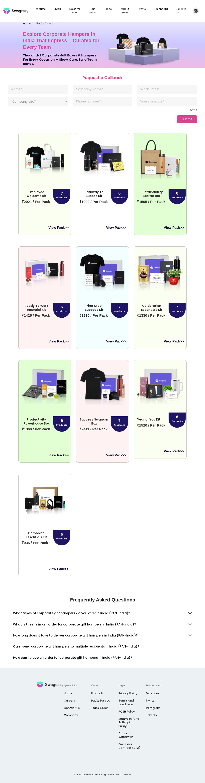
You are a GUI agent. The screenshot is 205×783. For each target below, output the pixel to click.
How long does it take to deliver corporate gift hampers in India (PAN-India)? (75, 635)
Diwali (57, 9)
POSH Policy (127, 712)
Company (71, 715)
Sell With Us (181, 10)
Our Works (92, 10)
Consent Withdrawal (126, 735)
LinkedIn (151, 715)
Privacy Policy (128, 693)
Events (142, 9)
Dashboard (161, 9)
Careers (69, 701)
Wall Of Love (125, 10)
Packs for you (74, 10)
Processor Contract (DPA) (129, 746)
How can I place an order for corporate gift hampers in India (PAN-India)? (72, 657)
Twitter (151, 701)
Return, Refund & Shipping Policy (129, 722)
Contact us (72, 708)
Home (28, 23)
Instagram (153, 708)
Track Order (99, 708)
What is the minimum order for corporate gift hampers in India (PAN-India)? (74, 624)
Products (40, 9)
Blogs (108, 9)
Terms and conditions (126, 702)
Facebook (152, 693)
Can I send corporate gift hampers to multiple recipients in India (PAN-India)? (76, 646)
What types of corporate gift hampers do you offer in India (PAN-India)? (71, 613)
